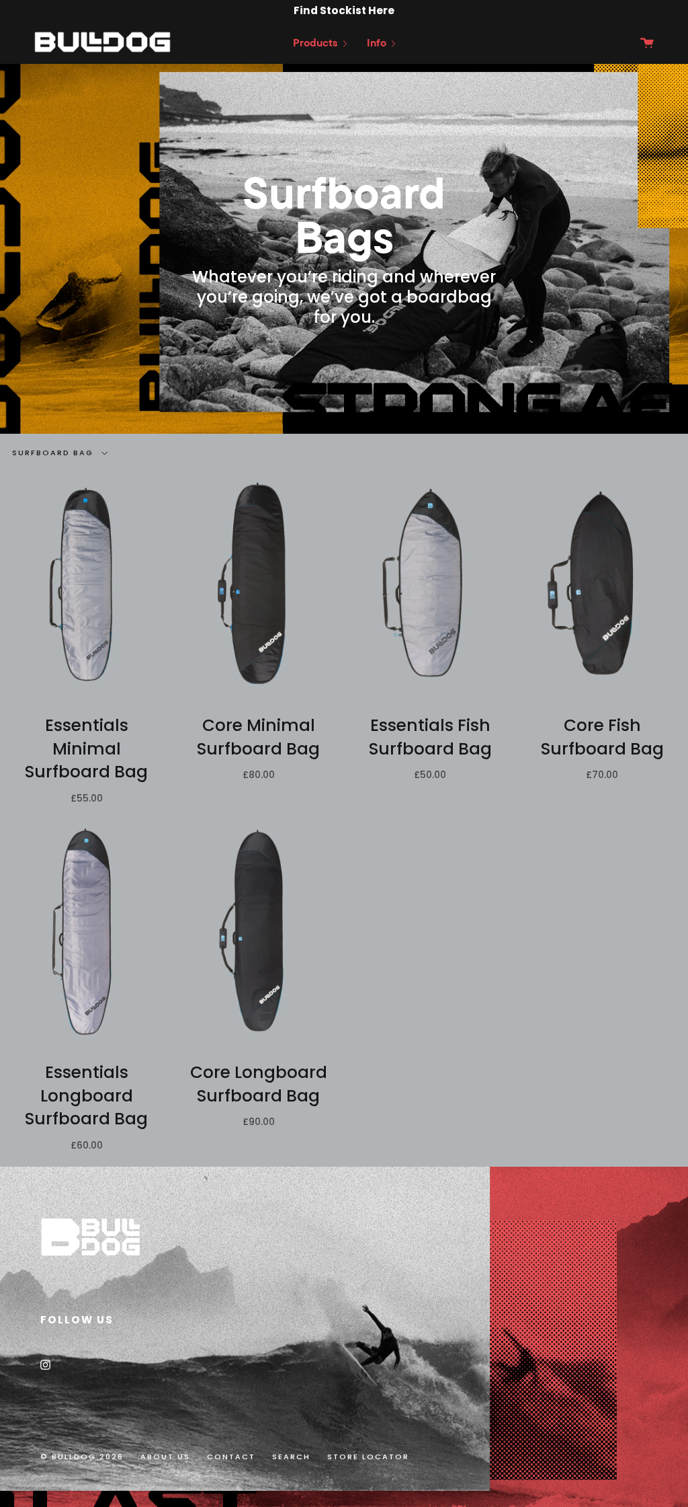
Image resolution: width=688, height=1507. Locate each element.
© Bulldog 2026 (82, 1456)
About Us (165, 1456)
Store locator (368, 1456)
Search (291, 1456)
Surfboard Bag (54, 452)
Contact (231, 1456)
